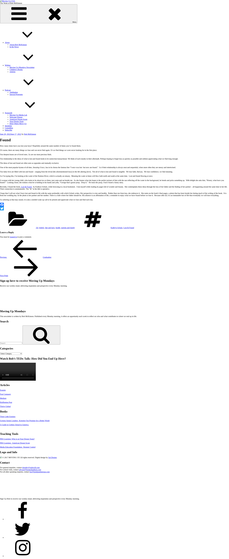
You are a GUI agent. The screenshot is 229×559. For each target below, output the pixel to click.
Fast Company (5, 394)
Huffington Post (6, 402)
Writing (7, 65)
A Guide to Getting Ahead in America (14, 425)
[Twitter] (114, 208)
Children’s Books (16, 70)
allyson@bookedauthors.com (30, 470)
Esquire (3, 390)
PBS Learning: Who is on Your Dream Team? (17, 439)
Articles (12, 72)
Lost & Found (26, 187)
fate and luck (50, 228)
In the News (14, 47)
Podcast (8, 90)
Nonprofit (8, 113)
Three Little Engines (7, 417)
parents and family (68, 228)
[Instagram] (23, 556)
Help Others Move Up (18, 124)
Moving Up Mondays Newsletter (22, 67)
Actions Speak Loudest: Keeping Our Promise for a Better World (24, 421)
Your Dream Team (16, 121)
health (58, 228)
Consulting (9, 128)
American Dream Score (18, 119)
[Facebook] (114, 205)
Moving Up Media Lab (18, 115)
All (37, 228)
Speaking (8, 126)
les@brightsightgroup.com (40, 472)
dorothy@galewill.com (31, 468)
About (7, 43)
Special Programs (16, 94)
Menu (74, 22)
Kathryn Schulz (116, 228)
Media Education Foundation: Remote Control (17, 447)
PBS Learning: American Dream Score (15, 443)
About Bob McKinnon (18, 45)
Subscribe (8, 130)
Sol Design (52, 457)
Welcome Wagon (16, 117)
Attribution (14, 92)
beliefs (41, 228)
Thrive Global (5, 406)
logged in (13, 237)
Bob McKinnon (30, 134)
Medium (3, 398)
